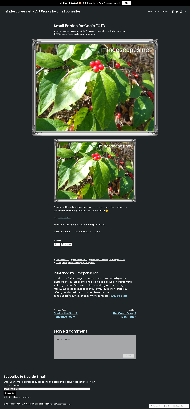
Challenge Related (99, 31)
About (156, 11)
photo (64, 34)
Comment (128, 355)
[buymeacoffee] (184, 11)
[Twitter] (177, 11)
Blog (150, 11)
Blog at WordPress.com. (60, 404)
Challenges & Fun (117, 31)
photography (89, 34)
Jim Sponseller (62, 31)
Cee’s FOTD (64, 217)
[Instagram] (181, 11)
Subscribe (9, 393)
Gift (126, 3)
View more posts (118, 295)
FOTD (58, 34)
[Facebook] (173, 11)
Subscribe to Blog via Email (25, 376)
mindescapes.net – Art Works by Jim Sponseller (42, 11)
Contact (164, 11)
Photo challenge (75, 34)
